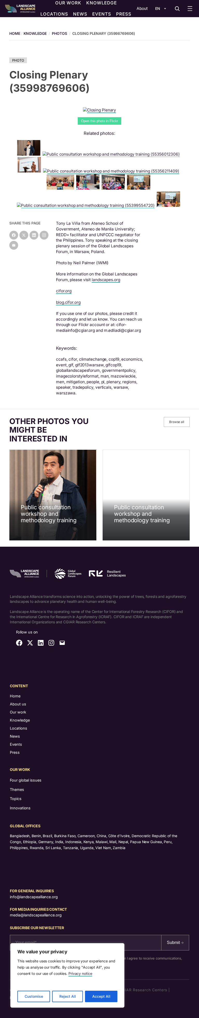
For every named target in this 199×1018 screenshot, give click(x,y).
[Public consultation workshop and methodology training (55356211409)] (112, 171)
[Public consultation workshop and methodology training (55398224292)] (29, 154)
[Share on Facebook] (13, 235)
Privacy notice (80, 973)
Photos (59, 33)
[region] (67, 975)
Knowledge (35, 33)
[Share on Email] (13, 245)
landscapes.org (106, 279)
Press (15, 752)
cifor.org (64, 290)
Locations (18, 728)
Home (15, 696)
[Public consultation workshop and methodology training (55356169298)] (61, 188)
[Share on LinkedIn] (34, 235)
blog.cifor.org (68, 302)
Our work (18, 712)
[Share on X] (23, 235)
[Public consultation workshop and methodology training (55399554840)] (114, 188)
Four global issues (25, 780)
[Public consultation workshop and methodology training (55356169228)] (169, 205)
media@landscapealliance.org (35, 915)
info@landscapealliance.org (34, 897)
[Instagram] (44, 235)
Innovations (20, 808)
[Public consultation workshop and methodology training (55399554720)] (87, 205)
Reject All (67, 996)
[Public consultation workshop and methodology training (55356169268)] (139, 188)
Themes (17, 789)
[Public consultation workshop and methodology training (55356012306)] (112, 154)
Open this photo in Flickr (99, 121)
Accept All (101, 996)
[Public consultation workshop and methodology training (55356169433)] (30, 171)
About (142, 8)
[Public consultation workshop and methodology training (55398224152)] (89, 188)
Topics (15, 798)
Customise (34, 996)
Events (16, 744)
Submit (174, 942)
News (15, 736)
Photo (18, 60)
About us (18, 704)
